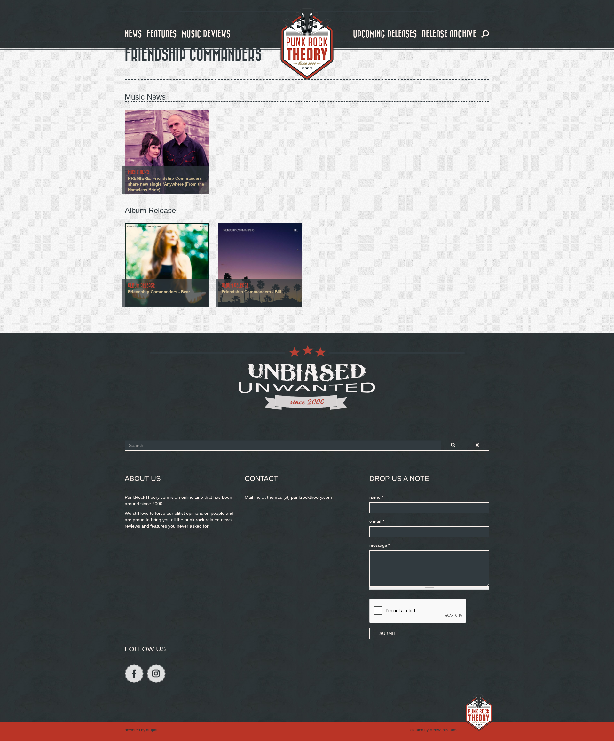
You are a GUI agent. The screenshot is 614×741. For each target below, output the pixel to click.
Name (376, 497)
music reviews (206, 34)
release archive (449, 34)
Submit (387, 633)
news (133, 34)
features (162, 34)
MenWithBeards (443, 730)
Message (379, 545)
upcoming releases (385, 34)
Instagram (156, 673)
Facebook (134, 673)
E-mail (376, 521)
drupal (151, 730)
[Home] (307, 44)
